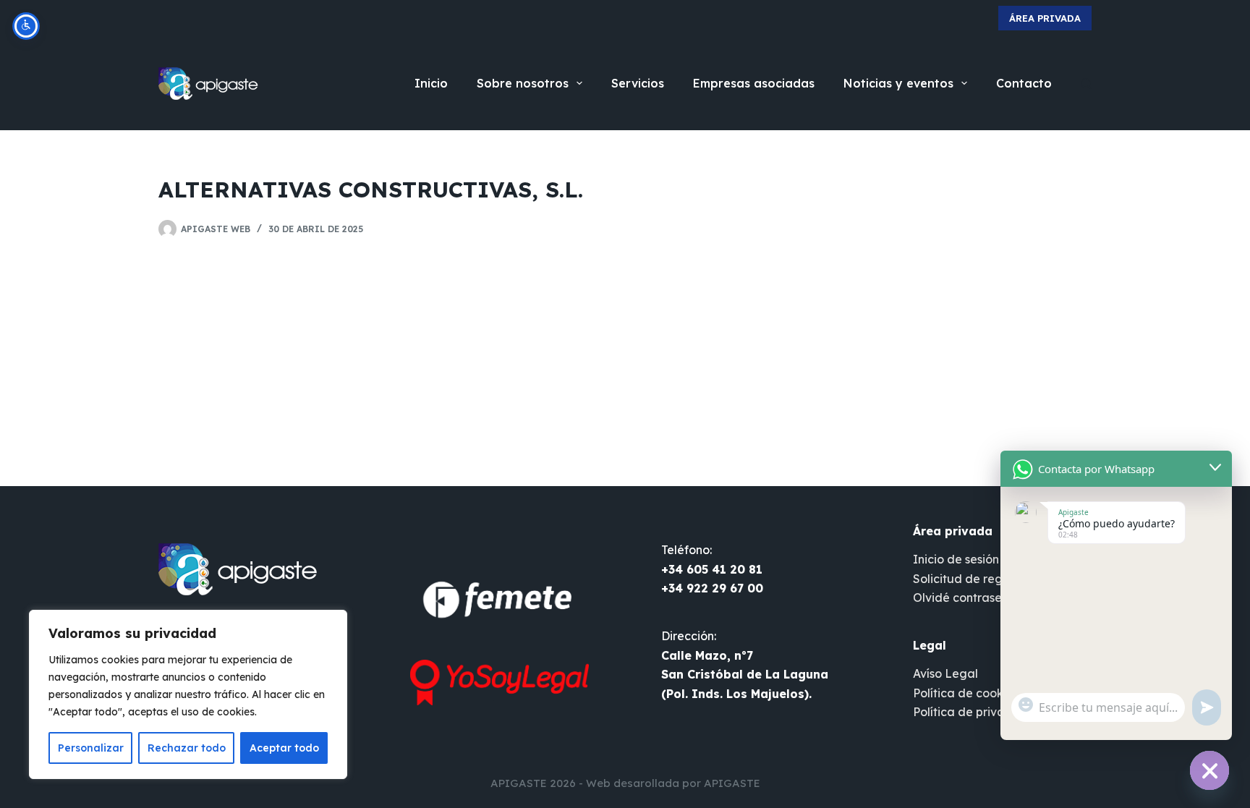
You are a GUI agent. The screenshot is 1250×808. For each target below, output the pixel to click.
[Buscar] (1086, 83)
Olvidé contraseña (964, 597)
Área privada (1045, 18)
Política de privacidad (975, 712)
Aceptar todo (284, 747)
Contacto (1024, 83)
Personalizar (91, 747)
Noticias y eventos (898, 83)
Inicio (431, 83)
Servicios (637, 83)
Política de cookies (966, 693)
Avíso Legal (945, 673)
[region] (188, 694)
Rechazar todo (187, 747)
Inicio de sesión (956, 559)
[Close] (332, 622)
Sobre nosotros (523, 83)
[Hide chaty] (1209, 770)
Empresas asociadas (754, 83)
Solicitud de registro (969, 578)
